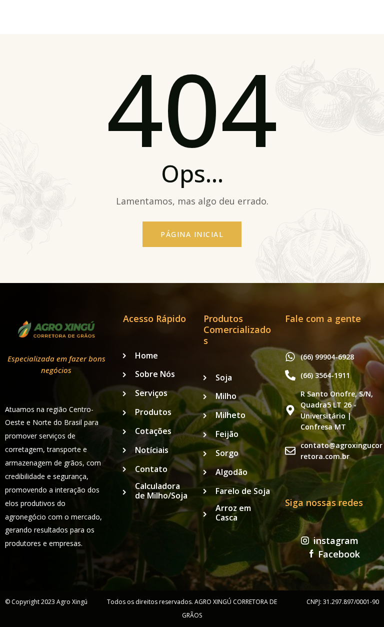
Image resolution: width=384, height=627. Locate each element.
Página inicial (192, 234)
